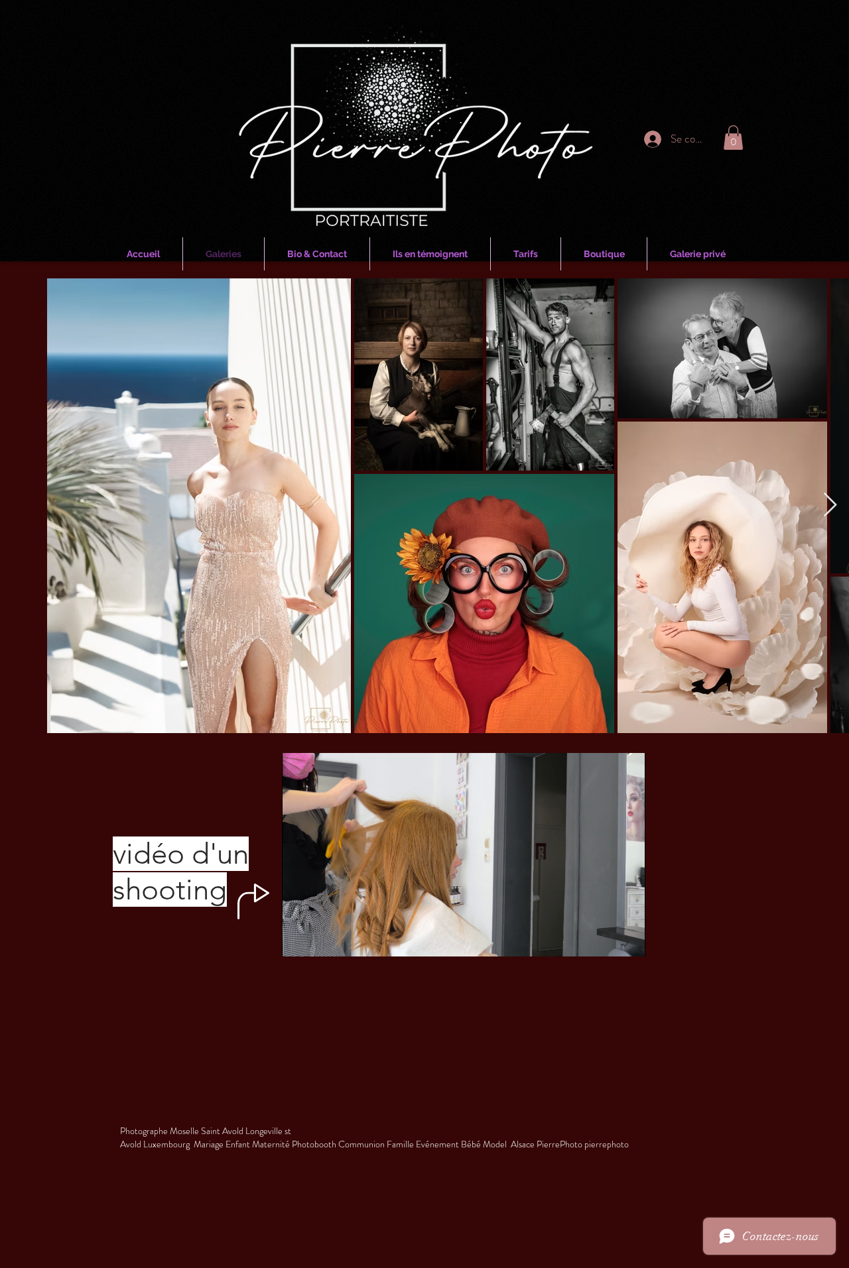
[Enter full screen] (627, 938)
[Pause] (299, 938)
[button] (733, 137)
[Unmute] (321, 938)
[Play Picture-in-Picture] (605, 938)
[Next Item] (830, 505)
